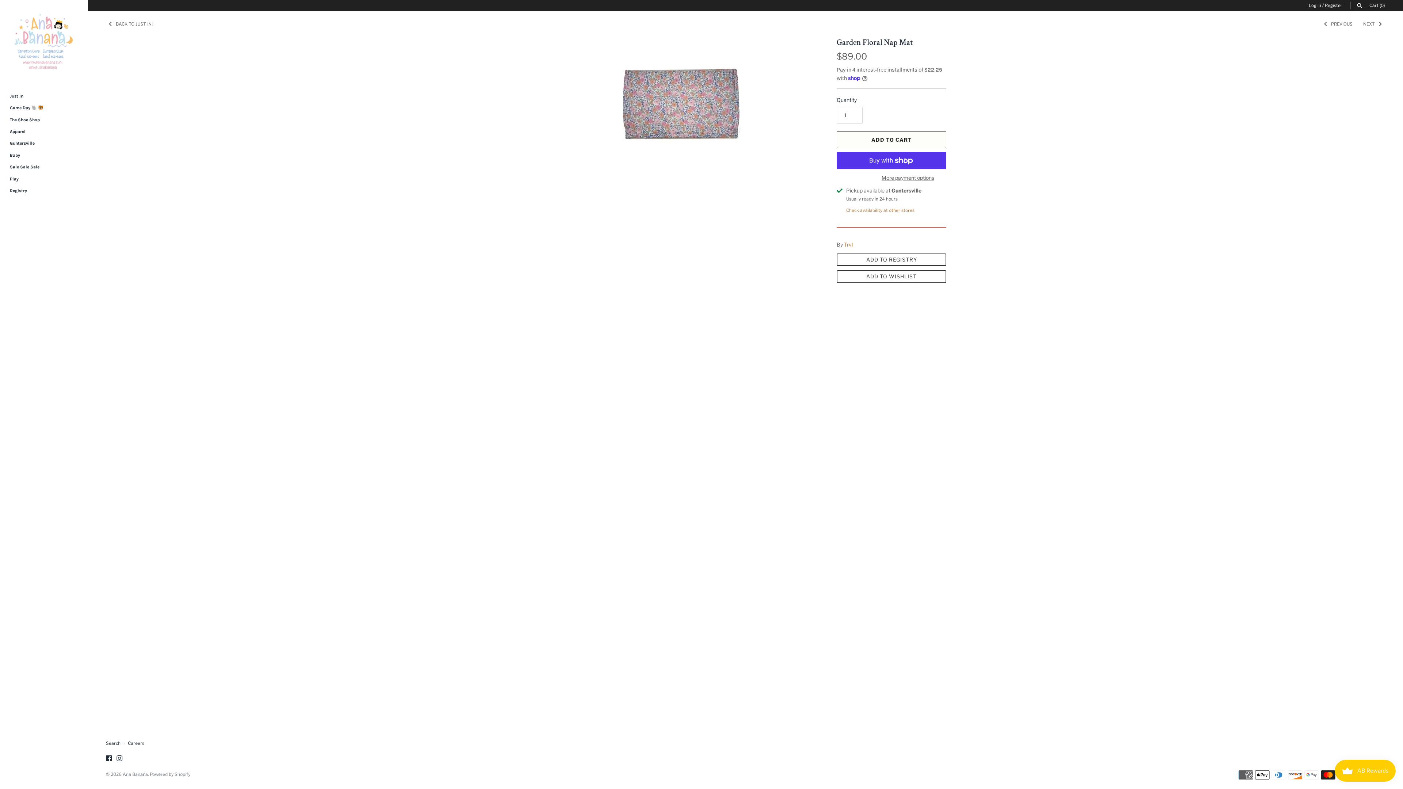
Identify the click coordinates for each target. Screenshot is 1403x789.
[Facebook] (109, 758)
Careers (136, 743)
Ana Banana (135, 774)
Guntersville (22, 143)
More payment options (908, 178)
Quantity (847, 100)
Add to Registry (891, 259)
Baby (15, 155)
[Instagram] (119, 758)
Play (14, 179)
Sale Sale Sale (24, 166)
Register (1333, 5)
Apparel (18, 131)
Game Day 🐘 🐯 (26, 107)
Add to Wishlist (891, 276)
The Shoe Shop (25, 119)
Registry (18, 190)
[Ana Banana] (44, 41)
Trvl (848, 244)
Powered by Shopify (170, 774)
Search (113, 743)
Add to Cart (891, 140)
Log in (1315, 5)
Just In (16, 96)
